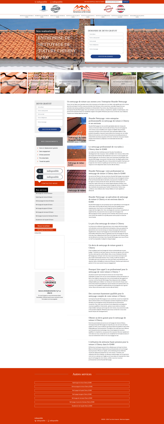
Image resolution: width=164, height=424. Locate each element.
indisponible (41, 2)
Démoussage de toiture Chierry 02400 (82, 386)
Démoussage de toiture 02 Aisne (57, 16)
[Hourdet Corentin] (82, 8)
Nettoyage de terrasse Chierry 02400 (82, 398)
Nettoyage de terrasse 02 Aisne (103, 16)
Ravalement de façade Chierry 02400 (82, 406)
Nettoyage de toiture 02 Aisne (27, 16)
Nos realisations (45, 31)
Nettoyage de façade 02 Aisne (73, 16)
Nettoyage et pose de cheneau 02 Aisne (120, 16)
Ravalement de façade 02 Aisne (137, 16)
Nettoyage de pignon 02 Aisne (87, 16)
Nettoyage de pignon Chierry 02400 (82, 394)
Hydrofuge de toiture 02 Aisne (42, 16)
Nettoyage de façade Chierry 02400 (82, 390)
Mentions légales (124, 419)
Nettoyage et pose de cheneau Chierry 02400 (82, 402)
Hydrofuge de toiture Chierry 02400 (82, 382)
